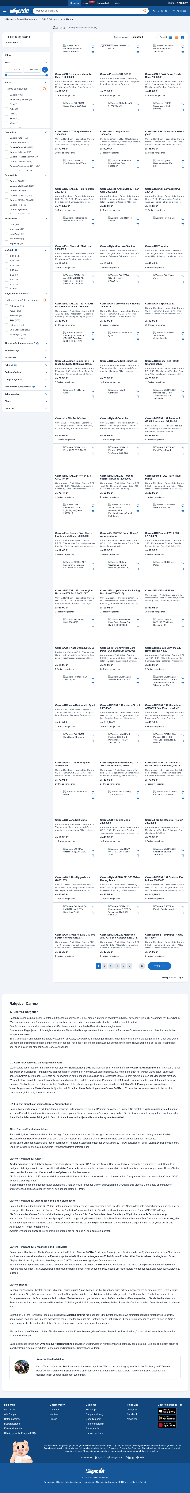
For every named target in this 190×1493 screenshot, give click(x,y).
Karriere (54, 1414)
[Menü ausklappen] (36, 19)
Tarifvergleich (103, 3)
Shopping (74, 3)
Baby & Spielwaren (26, 19)
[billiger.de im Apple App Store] (170, 1411)
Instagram (132, 1409)
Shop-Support (93, 1419)
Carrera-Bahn (11, 42)
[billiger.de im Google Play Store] (170, 1418)
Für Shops (91, 1409)
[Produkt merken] (93, 46)
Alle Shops (10, 1414)
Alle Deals (9, 1409)
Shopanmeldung (94, 1414)
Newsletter (132, 1419)
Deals (88, 2)
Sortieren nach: (121, 37)
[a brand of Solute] (178, 3)
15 (142, 966)
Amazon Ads (92, 1428)
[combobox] (91, 11)
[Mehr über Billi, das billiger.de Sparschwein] (23, 1451)
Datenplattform (12, 1419)
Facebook (132, 1414)
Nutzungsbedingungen (106, 1482)
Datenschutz (50, 1482)
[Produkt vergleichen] (93, 52)
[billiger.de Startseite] (19, 11)
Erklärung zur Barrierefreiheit (132, 1482)
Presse (53, 1419)
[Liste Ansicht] (170, 37)
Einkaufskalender (13, 1428)
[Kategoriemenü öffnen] (5, 11)
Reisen (117, 3)
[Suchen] (145, 11)
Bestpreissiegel (12, 1423)
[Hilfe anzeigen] (16, 250)
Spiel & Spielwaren (50, 19)
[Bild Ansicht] (182, 37)
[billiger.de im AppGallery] (170, 1425)
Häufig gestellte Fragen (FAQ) (20, 1433)
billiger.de (9, 19)
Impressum (89, 1482)
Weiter (157, 966)
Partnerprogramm (95, 1423)
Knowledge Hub (94, 1433)
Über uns (54, 1409)
